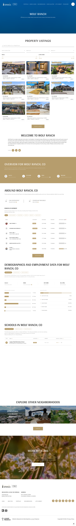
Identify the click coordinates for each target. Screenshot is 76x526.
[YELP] (73, 501)
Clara (10, 247)
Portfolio (26, 4)
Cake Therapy (12, 223)
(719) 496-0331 (65, 4)
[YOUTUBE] (60, 501)
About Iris (10, 501)
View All (38, 428)
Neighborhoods (41, 4)
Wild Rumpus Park (13, 237)
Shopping (20, 215)
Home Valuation (50, 4)
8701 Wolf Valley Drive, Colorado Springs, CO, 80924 (17, 343)
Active (27, 215)
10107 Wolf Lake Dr (14, 234)
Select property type (6, 50)
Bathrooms (28, 50)
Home (3, 501)
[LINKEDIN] (56, 501)
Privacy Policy (70, 519)
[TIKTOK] (63, 501)
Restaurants (12, 215)
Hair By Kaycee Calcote (14, 243)
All (6, 215)
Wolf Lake (11, 232)
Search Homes (33, 4)
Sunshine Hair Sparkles (14, 228)
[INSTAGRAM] (53, 501)
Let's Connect (38, 501)
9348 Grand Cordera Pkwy (14, 249)
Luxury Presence (35, 519)
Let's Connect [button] (38, 464)
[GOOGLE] (66, 501)
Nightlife (38, 215)
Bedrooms (53, 50)
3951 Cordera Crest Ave (15, 239)
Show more (38, 255)
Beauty (32, 215)
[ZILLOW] (69, 501)
